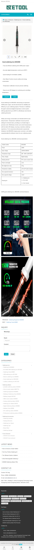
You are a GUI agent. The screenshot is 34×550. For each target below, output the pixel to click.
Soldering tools (27, 496)
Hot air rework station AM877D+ (11, 389)
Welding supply (15, 498)
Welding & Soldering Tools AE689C (12, 394)
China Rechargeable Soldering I (10, 458)
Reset (12, 354)
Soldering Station (7, 384)
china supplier (5, 503)
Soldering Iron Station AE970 (10, 403)
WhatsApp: (7, 331)
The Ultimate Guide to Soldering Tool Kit (11, 518)
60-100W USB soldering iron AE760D (12, 369)
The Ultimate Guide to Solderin (10, 455)
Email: (5, 338)
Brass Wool (6, 428)
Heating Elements (7, 420)
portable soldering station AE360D (11, 386)
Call (13, 549)
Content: (6, 344)
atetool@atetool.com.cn (11, 478)
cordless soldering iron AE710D (11, 381)
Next (29, 40)
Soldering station (12, 496)
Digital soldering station (16, 501)
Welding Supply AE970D (9, 396)
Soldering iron (5, 496)
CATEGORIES (5, 14)
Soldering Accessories (8, 416)
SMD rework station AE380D (10, 398)
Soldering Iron (18, 19)
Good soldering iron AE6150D (10, 379)
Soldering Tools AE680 (12, 322)
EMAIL (15, 96)
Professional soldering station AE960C (12, 413)
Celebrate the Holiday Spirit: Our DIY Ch (11, 516)
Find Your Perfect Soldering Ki (9, 452)
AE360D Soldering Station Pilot (10, 462)
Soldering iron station (26, 501)
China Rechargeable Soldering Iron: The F (12, 520)
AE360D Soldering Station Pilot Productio (11, 522)
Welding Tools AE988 (8, 408)
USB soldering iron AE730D (10, 374)
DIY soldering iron (5, 501)
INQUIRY (6, 96)
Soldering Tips (7, 425)
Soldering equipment (6, 498)
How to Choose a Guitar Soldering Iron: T (11, 512)
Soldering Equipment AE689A (16, 319)
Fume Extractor (6, 433)
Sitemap (17, 544)
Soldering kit (20, 496)
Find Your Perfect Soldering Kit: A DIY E (11, 514)
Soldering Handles (8, 418)
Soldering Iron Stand (8, 423)
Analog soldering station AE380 (11, 401)
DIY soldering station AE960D (10, 410)
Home (5, 19)
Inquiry (21, 549)
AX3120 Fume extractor (9, 438)
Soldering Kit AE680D (8, 367)
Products (11, 19)
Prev (4, 40)
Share (4, 549)
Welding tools (23, 498)
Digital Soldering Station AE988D (11, 406)
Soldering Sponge (7, 430)
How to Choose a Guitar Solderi (10, 448)
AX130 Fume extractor (9, 435)
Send (6, 354)
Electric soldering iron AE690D (11, 376)
